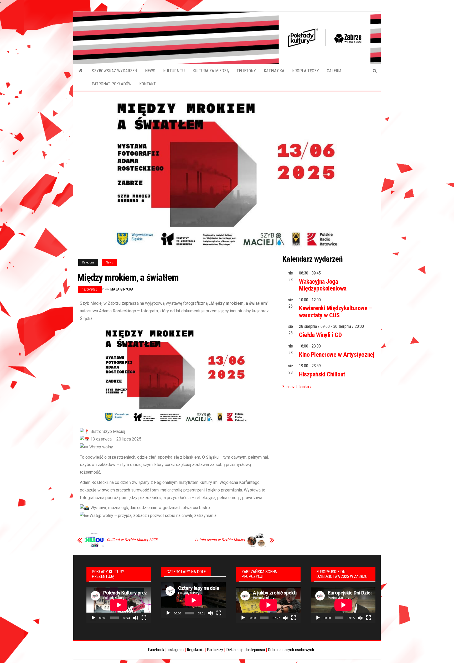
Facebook (156, 649)
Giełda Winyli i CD (320, 335)
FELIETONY (246, 70)
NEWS (150, 70)
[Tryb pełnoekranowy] (144, 617)
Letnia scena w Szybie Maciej (220, 539)
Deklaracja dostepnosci (245, 649)
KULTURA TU (174, 70)
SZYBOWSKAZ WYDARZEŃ (114, 70)
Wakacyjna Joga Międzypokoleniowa (323, 285)
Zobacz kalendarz (297, 386)
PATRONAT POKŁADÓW (111, 83)
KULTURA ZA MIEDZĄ (211, 70)
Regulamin (195, 649)
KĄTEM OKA (274, 70)
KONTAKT (147, 83)
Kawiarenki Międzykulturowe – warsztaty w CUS (335, 311)
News (109, 262)
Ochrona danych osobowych (291, 649)
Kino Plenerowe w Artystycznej (336, 354)
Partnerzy (215, 649)
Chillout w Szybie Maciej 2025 (132, 539)
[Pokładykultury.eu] (80, 70)
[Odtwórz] (93, 617)
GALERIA (334, 70)
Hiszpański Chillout (322, 374)
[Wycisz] (135, 617)
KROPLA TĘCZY (305, 70)
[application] (118, 605)
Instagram (175, 649)
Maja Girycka (121, 289)
